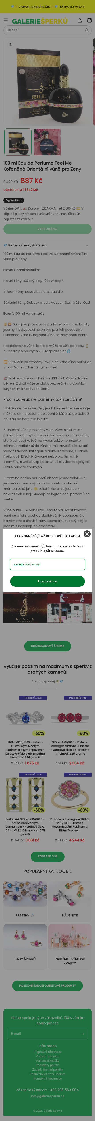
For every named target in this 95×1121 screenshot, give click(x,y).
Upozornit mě (47, 581)
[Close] (87, 534)
